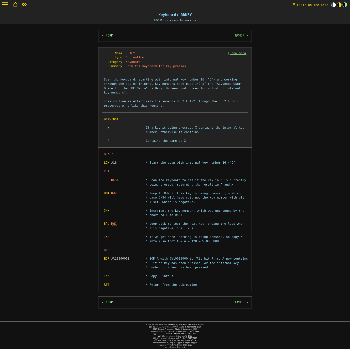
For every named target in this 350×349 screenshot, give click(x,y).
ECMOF (239, 35)
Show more (238, 53)
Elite (310, 5)
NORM (109, 35)
